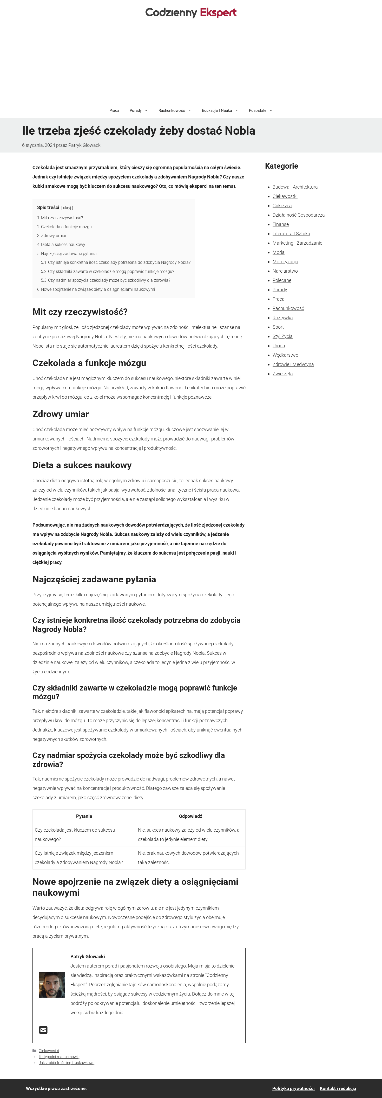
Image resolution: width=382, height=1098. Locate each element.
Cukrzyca (282, 205)
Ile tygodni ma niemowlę (59, 1056)
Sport (278, 327)
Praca (114, 110)
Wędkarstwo (285, 355)
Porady (136, 110)
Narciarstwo (285, 271)
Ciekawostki (49, 1050)
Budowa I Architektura (295, 187)
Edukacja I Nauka (217, 110)
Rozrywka (283, 317)
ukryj (67, 208)
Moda (279, 252)
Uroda (279, 345)
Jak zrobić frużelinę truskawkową (67, 1062)
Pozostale (257, 110)
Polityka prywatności (293, 1088)
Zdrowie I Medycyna (293, 364)
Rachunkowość (172, 110)
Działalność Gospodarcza (299, 215)
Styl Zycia (283, 336)
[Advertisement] (191, 63)
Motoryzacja (285, 261)
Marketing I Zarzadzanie (297, 243)
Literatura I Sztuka (291, 233)
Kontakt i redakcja (338, 1088)
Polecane (282, 280)
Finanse (281, 224)
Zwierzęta (283, 373)
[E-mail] (43, 1031)
